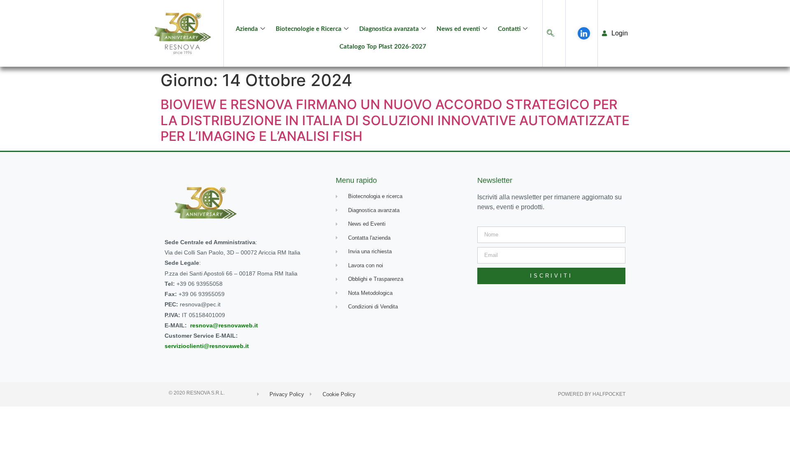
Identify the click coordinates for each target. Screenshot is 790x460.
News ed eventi (458, 29)
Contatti (509, 29)
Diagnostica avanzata (389, 29)
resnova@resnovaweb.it (224, 325)
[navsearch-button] (550, 33)
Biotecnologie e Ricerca (309, 29)
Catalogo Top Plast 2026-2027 (382, 47)
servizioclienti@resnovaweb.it (207, 346)
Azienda (247, 29)
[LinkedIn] (584, 33)
